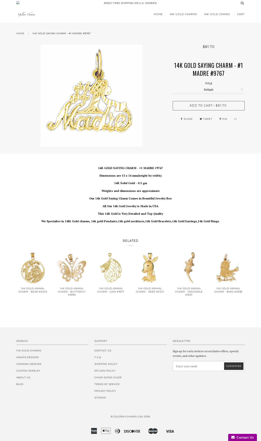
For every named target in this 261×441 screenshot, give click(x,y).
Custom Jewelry (28, 370)
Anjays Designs (27, 357)
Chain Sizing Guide (108, 377)
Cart (241, 14)
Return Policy (105, 370)
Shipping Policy (105, 364)
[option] (91, 95)
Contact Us (102, 350)
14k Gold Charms (183, 14)
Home (158, 14)
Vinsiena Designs (28, 364)
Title (208, 83)
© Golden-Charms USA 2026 (130, 416)
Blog (20, 384)
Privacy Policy (105, 390)
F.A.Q (97, 357)
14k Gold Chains (217, 14)
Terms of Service (107, 384)
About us (23, 377)
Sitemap (100, 397)
